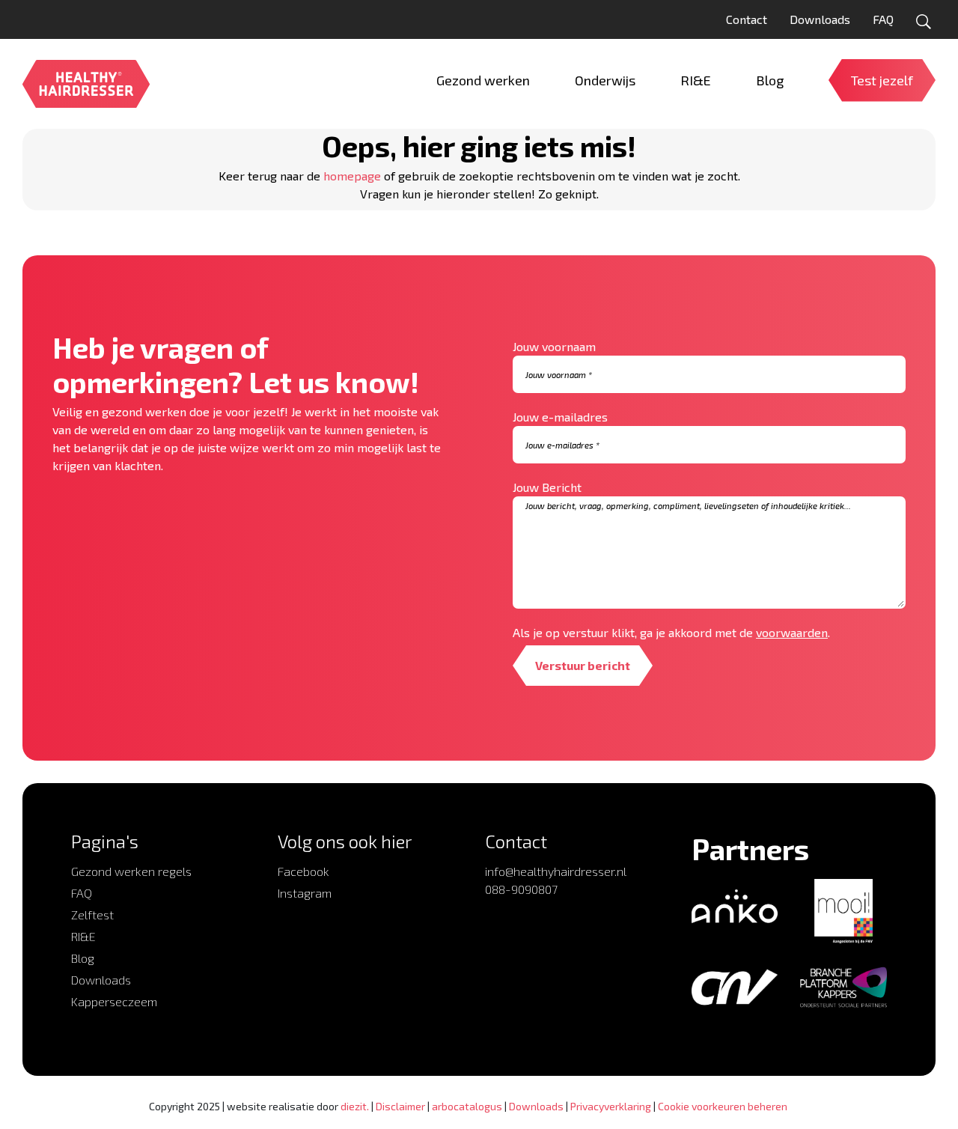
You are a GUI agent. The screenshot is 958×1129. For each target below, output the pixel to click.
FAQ (883, 19)
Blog (82, 958)
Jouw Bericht (547, 487)
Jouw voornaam (554, 346)
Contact (746, 19)
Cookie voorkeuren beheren (722, 1106)
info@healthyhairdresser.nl (555, 871)
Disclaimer (400, 1106)
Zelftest (92, 914)
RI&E (83, 936)
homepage (352, 175)
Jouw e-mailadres (560, 417)
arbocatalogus (467, 1106)
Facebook (303, 871)
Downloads (820, 19)
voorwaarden (792, 632)
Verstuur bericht (582, 665)
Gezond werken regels (131, 871)
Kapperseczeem (114, 1001)
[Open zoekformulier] (924, 22)
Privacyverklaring (610, 1106)
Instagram (305, 893)
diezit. (355, 1106)
